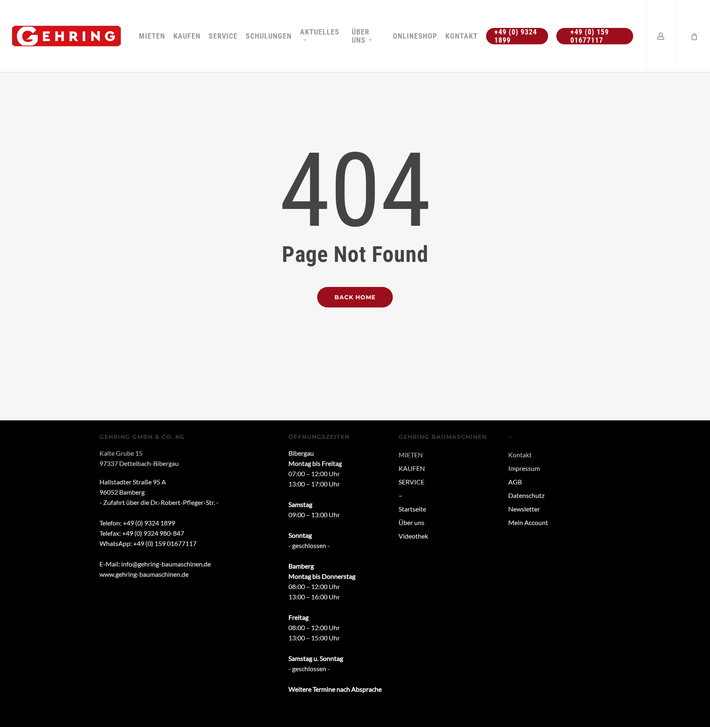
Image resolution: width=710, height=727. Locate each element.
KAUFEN (412, 468)
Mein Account (528, 522)
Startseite (412, 509)
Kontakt (520, 455)
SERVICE (411, 482)
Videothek (413, 536)
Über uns (411, 522)
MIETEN (411, 455)
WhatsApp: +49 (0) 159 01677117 (147, 543)
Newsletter (524, 509)
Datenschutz (526, 495)
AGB (515, 482)
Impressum (524, 468)
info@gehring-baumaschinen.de (166, 564)
